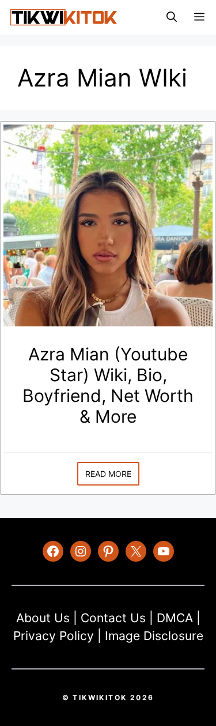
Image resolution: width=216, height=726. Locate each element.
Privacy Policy (53, 636)
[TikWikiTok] (63, 17)
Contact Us (113, 618)
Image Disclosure (154, 636)
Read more (108, 474)
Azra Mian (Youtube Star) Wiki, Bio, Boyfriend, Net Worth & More (108, 385)
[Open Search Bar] (171, 17)
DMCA (175, 618)
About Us (43, 618)
